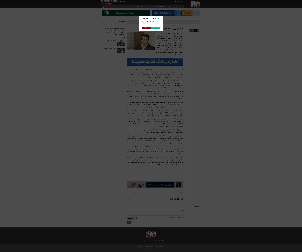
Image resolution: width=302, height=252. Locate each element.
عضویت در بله (156, 28)
